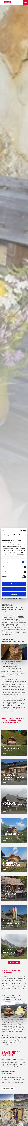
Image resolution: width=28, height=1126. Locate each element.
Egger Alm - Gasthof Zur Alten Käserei (13, 805)
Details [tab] (14, 535)
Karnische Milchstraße (20, 1104)
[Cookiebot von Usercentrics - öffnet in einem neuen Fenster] (19, 530)
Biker (24, 670)
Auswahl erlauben (14, 589)
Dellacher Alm (11, 748)
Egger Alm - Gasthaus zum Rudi (13, 777)
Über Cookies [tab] (22, 535)
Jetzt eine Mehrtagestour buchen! (10, 711)
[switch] (24, 567)
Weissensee (4, 631)
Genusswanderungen (7, 1104)
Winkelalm (9, 952)
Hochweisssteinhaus (13, 835)
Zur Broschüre (8, 1088)
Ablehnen (14, 594)
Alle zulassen (14, 583)
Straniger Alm (11, 923)
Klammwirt (9, 894)
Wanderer (17, 670)
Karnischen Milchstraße (10, 700)
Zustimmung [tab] (5, 535)
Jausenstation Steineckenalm (11, 864)
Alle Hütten (14, 962)
